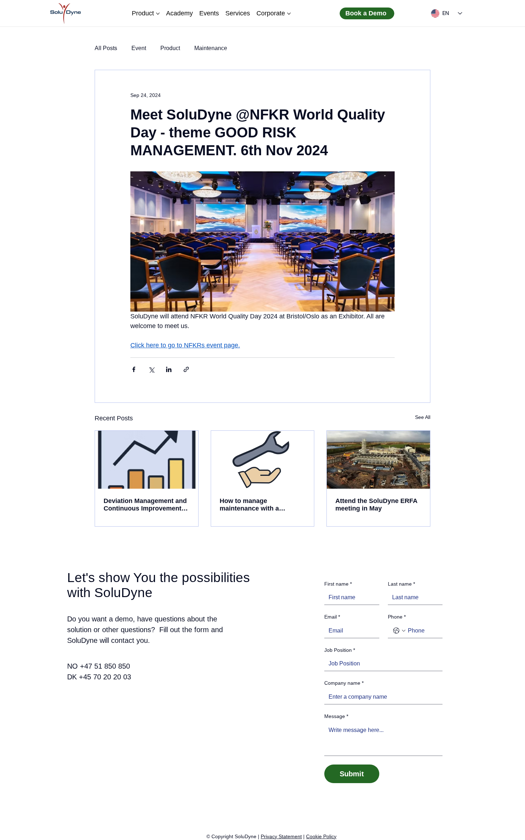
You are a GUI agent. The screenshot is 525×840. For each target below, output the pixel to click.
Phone (397, 617)
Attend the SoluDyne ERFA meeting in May (376, 504)
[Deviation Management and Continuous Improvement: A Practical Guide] (146, 460)
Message (336, 716)
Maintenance (210, 48)
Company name (344, 683)
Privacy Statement (281, 836)
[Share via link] (186, 369)
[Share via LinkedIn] (168, 369)
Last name (401, 584)
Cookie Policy (321, 836)
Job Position (339, 650)
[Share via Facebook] (133, 369)
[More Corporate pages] (289, 13)
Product (170, 48)
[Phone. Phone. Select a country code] (399, 630)
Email (332, 617)
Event (138, 48)
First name (338, 584)
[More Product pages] (158, 13)
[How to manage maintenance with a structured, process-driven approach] (262, 460)
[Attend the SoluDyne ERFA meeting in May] (378, 460)
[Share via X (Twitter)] (151, 369)
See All (422, 417)
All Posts (106, 48)
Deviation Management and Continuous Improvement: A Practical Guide (146, 504)
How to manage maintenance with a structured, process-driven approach (260, 504)
